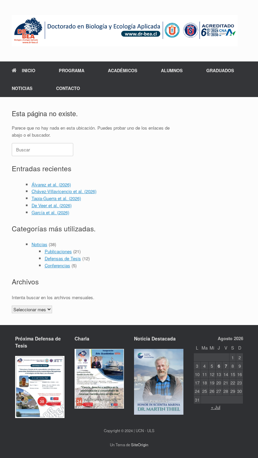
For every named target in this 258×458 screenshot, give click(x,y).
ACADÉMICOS (122, 70)
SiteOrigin (139, 444)
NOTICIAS (22, 88)
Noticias (39, 244)
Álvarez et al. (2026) (51, 184)
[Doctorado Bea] (125, 30)
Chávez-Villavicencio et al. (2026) (64, 191)
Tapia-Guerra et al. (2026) (56, 198)
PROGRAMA (71, 70)
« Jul (215, 407)
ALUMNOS (172, 70)
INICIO (28, 70)
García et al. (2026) (50, 212)
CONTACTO (68, 88)
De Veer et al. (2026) (52, 205)
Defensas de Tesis (63, 258)
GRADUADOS (220, 70)
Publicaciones (58, 251)
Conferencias (57, 265)
